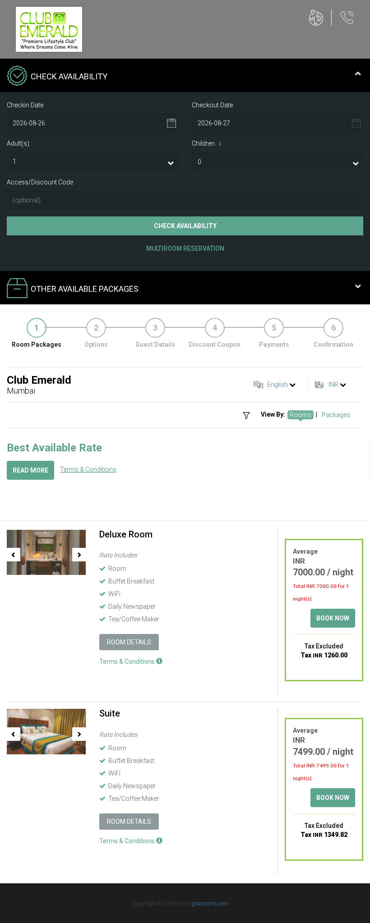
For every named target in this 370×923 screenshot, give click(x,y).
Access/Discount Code (40, 182)
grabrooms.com (210, 903)
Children (206, 143)
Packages (336, 414)
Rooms (300, 414)
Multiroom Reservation (185, 248)
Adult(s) (18, 143)
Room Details (129, 642)
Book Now (332, 618)
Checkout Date (212, 105)
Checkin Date (25, 105)
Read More (30, 470)
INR (333, 384)
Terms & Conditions (88, 469)
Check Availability (185, 226)
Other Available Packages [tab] (85, 289)
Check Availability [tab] (69, 76)
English (277, 384)
